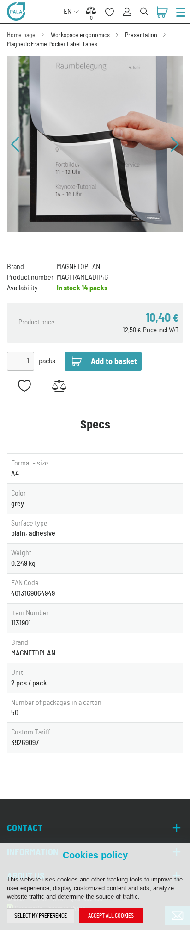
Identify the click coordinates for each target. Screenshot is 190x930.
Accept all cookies (111, 915)
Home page (21, 35)
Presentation (141, 35)
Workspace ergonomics (80, 35)
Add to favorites (24, 386)
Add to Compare (59, 386)
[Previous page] (15, 144)
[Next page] (174, 144)
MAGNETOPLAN (78, 266)
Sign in (130, 6)
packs (47, 361)
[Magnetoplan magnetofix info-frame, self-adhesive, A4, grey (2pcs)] (95, 144)
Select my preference (40, 915)
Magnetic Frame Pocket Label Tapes (52, 44)
